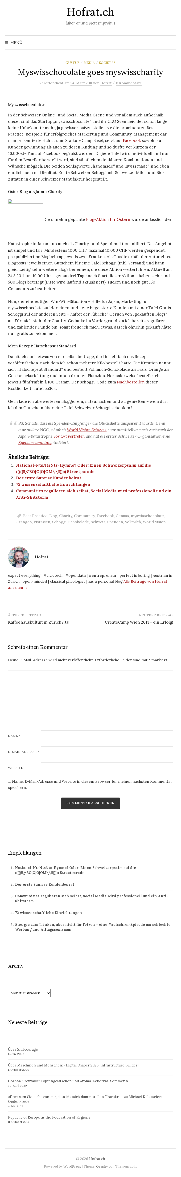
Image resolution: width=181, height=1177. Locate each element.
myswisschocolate (147, 515)
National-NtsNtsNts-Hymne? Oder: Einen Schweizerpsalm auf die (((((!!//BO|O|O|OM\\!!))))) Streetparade (75, 870)
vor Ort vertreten (69, 436)
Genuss (122, 515)
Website (15, 768)
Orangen (24, 521)
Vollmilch (133, 521)
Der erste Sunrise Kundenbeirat (48, 478)
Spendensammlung (35, 442)
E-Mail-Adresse (23, 752)
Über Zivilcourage (23, 1049)
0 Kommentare (129, 83)
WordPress (72, 1166)
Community (84, 515)
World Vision (154, 521)
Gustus (72, 63)
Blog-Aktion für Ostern (108, 219)
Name (14, 736)
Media (89, 63)
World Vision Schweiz (87, 429)
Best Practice (35, 515)
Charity (65, 515)
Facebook (132, 140)
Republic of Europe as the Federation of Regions (49, 1117)
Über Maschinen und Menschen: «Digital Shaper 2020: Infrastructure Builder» (73, 1065)
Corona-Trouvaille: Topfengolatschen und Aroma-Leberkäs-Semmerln (68, 1081)
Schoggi (59, 521)
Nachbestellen (131, 382)
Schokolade (78, 521)
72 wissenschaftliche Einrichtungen (53, 484)
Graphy (102, 1166)
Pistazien (42, 521)
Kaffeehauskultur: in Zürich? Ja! (38, 622)
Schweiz (98, 521)
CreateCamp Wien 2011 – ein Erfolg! (139, 622)
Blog (53, 515)
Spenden (115, 521)
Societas (107, 63)
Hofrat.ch (90, 12)
